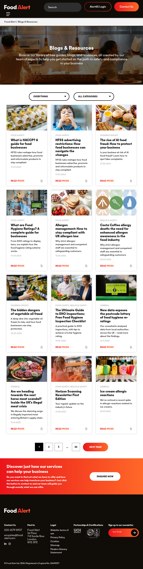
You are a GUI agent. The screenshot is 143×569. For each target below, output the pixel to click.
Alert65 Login (98, 6)
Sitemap (54, 545)
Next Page (95, 447)
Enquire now (105, 476)
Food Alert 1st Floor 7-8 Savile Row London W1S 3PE (35, 536)
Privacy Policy (57, 537)
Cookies (54, 541)
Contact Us (126, 6)
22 (76, 446)
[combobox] (49, 96)
